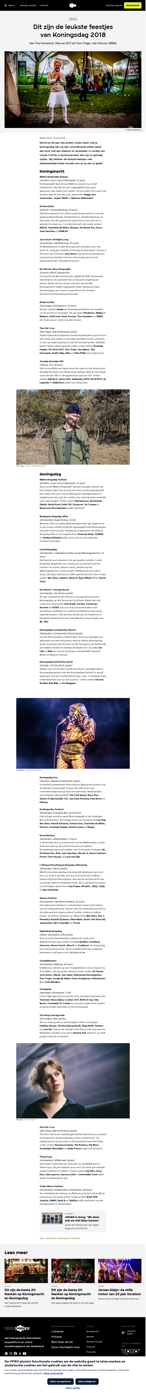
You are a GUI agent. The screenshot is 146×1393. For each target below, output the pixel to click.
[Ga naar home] (73, 5)
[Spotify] (6, 1353)
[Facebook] (15, 1353)
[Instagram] (11, 1353)
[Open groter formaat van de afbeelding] (73, 427)
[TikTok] (20, 1353)
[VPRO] (130, 1352)
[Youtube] (24, 1353)
